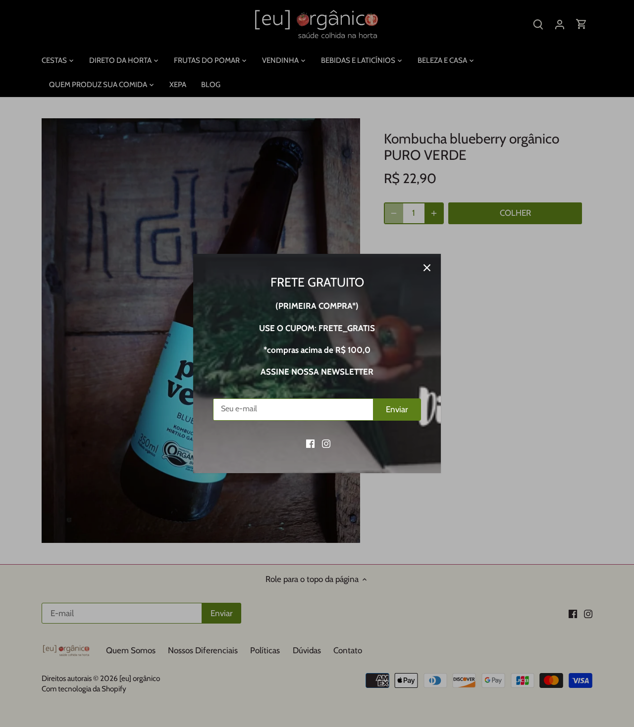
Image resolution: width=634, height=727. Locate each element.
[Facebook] (310, 443)
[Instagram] (326, 443)
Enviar (397, 409)
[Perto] (427, 268)
